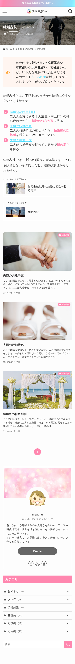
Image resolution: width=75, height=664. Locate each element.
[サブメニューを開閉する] (67, 591)
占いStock (39, 77)
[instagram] (44, 563)
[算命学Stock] (37, 11)
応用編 (15, 631)
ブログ (14, 599)
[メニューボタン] (4, 11)
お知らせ (16, 591)
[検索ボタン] (70, 11)
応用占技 (13, 34)
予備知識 (16, 607)
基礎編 (15, 615)
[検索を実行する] (68, 644)
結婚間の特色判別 (22, 112)
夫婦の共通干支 (21, 140)
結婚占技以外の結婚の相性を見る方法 (47, 188)
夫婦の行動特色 (21, 126)
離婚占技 (33, 212)
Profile (37, 551)
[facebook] (30, 563)
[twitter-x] (37, 563)
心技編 (15, 623)
